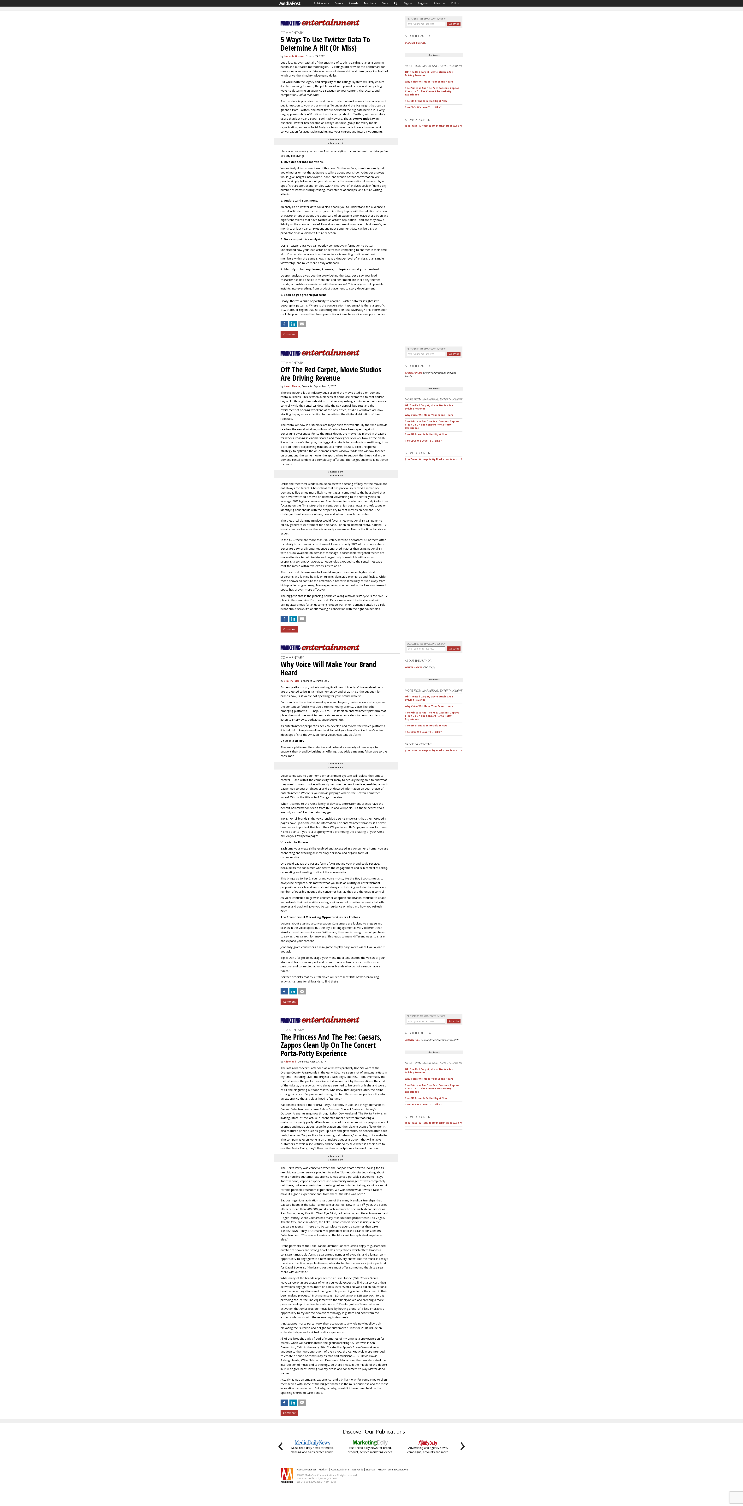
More (385, 3)
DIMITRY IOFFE (413, 667)
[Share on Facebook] (284, 324)
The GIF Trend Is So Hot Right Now (426, 101)
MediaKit (323, 1469)
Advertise (439, 3)
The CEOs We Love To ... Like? (423, 107)
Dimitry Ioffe (291, 681)
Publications (321, 3)
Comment (289, 334)
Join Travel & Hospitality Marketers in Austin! (433, 125)
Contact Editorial (340, 1469)
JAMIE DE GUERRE (415, 42)
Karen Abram (292, 386)
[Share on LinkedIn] (293, 324)
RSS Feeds (357, 1469)
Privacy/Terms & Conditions (393, 1469)
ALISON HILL (412, 1040)
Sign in (408, 3)
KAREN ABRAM (413, 372)
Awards (353, 3)
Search (395, 3)
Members (370, 3)
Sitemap (370, 1469)
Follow (455, 3)
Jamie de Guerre (294, 56)
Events (339, 3)
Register (423, 3)
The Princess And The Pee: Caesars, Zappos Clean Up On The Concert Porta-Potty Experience (432, 91)
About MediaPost (306, 1469)
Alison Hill (290, 1061)
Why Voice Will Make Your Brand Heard (429, 81)
